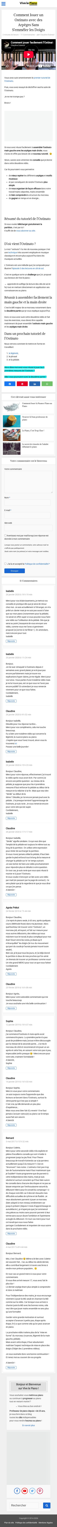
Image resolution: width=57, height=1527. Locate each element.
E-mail (7, 510)
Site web (8, 523)
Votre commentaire (13, 469)
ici (16, 743)
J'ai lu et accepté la (28, 564)
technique (12, 252)
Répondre (11, 641)
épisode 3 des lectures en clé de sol (28, 268)
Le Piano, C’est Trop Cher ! (33, 430)
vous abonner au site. (26, 231)
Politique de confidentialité (37, 564)
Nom (7, 497)
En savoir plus (28, 1425)
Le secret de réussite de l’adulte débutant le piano (35, 445)
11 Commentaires (28, 35)
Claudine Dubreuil (47, 35)
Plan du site (9, 1523)
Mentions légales (46, 1523)
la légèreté (13, 353)
